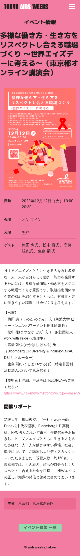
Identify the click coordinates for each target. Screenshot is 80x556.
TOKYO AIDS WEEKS (26, 6)
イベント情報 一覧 (40, 527)
